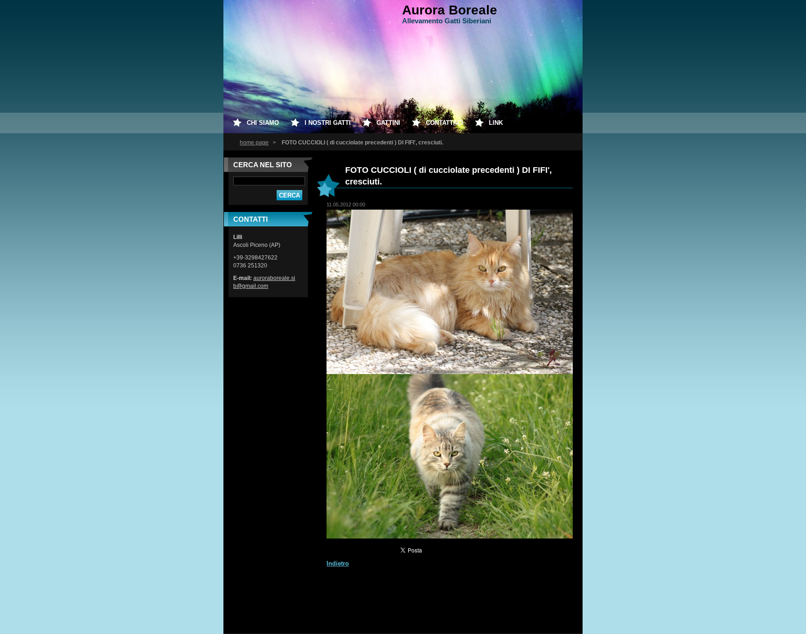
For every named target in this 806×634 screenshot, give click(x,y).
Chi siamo (263, 122)
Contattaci (444, 122)
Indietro (338, 563)
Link (496, 122)
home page (254, 142)
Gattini (388, 122)
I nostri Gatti (328, 122)
